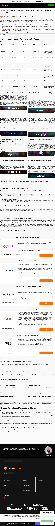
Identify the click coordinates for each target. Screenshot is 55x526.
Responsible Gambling (7, 480)
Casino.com (2, 7)
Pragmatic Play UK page (39, 105)
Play (46, 255)
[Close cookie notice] (6, 522)
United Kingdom (7, 7)
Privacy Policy (5, 483)
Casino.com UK (10, 423)
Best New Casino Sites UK (26, 490)
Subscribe (51, 5)
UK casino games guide (49, 32)
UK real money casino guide (35, 358)
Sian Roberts (21, 16)
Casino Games (25, 480)
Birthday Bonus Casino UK (26, 485)
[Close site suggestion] (42, 1)
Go (38, 1)
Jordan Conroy (9, 16)
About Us (6, 477)
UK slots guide (9, 128)
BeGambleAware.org (28, 518)
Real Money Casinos (25, 488)
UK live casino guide (10, 103)
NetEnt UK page (4, 127)
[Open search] (47, 5)
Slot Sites (41, 477)
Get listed (5, 485)
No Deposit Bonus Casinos (26, 483)
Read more (30, 523)
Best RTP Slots (41, 480)
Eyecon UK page (32, 171)
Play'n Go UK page (38, 129)
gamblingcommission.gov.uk (16, 371)
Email (41, 515)
